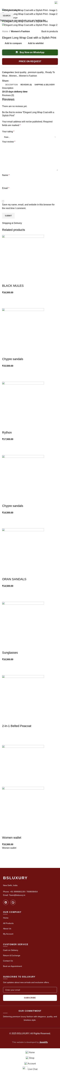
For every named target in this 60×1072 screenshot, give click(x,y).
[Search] (50, 3)
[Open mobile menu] (56, 3)
